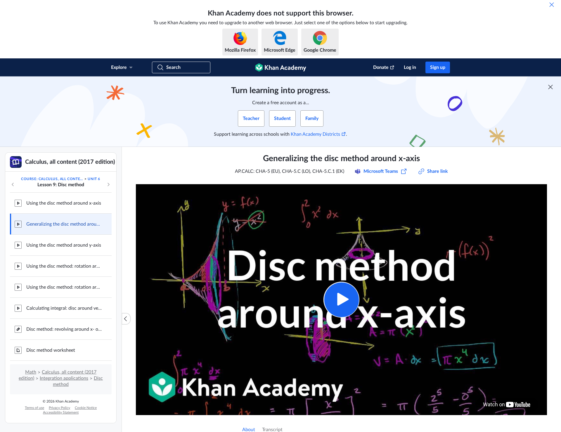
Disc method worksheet (50, 350)
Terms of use (34, 408)
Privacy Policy (59, 408)
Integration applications (64, 378)
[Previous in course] (12, 184)
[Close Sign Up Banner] (550, 87)
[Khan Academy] (280, 67)
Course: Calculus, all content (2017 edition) (52, 179)
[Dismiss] (551, 4)
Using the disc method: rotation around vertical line (64, 287)
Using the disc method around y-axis (63, 245)
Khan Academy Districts (315, 134)
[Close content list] (126, 319)
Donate (381, 67)
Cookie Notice (86, 408)
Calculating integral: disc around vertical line (64, 308)
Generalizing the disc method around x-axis (64, 224)
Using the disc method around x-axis (63, 203)
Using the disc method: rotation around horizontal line (64, 266)
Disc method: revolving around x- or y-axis (64, 329)
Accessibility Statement (61, 412)
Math (30, 372)
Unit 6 (94, 179)
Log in (410, 67)
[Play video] (341, 299)
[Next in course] (108, 184)
